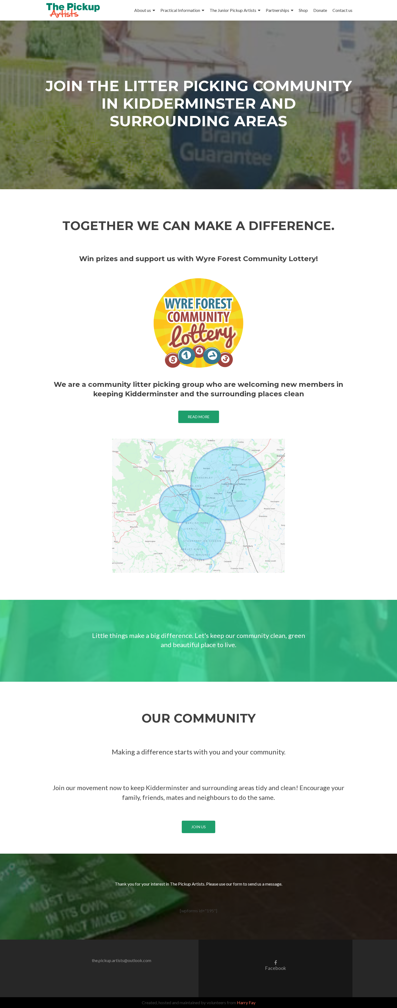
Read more (199, 416)
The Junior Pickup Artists (233, 10)
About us (142, 10)
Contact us (342, 10)
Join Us (198, 826)
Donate (320, 10)
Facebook (275, 965)
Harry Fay (246, 1002)
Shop (303, 10)
